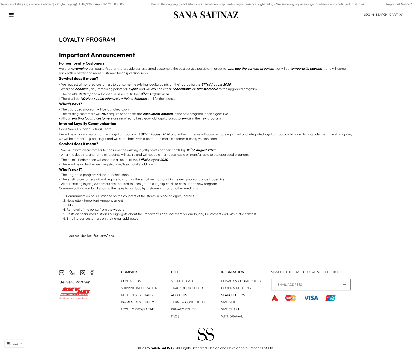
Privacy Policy (183, 309)
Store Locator (184, 281)
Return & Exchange (138, 295)
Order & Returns (236, 288)
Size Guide (229, 302)
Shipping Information (139, 288)
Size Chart (230, 309)
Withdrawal (232, 316)
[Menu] (13, 15)
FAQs (175, 316)
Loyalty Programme (138, 309)
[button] (396, 15)
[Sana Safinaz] (206, 15)
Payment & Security (137, 302)
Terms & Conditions (187, 302)
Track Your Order (187, 288)
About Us (179, 295)
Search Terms (233, 295)
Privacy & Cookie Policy (241, 281)
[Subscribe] (344, 284)
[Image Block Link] (206, 335)
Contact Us (131, 281)
